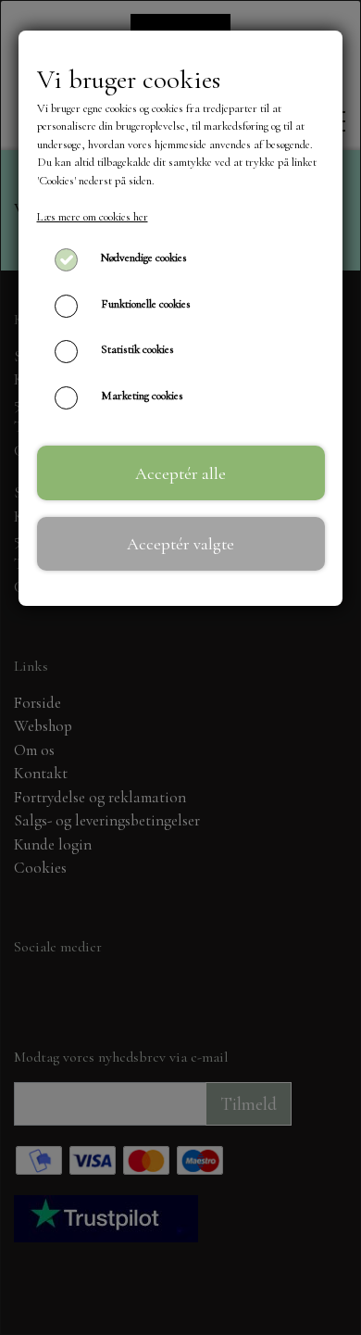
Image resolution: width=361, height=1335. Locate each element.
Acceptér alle (180, 473)
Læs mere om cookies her (92, 216)
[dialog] (180, 667)
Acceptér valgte (180, 544)
